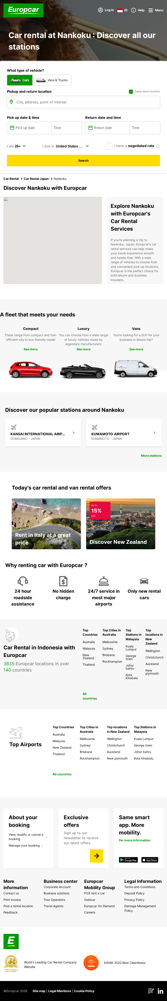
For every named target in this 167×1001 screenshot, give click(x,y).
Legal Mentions (59, 991)
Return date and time (103, 117)
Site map (39, 991)
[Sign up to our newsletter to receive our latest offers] (96, 856)
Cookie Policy (84, 991)
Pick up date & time (23, 117)
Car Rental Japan (36, 178)
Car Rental (11, 178)
